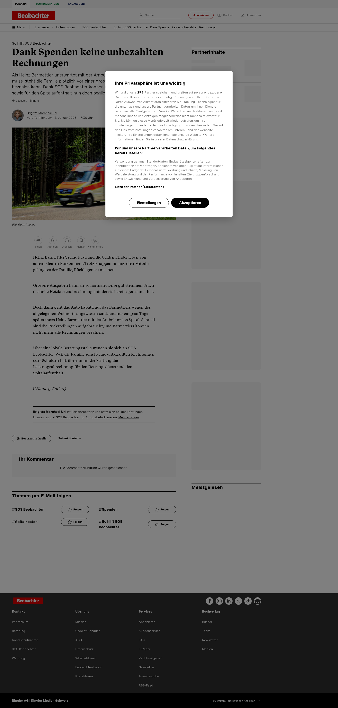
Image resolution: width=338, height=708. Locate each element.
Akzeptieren (190, 203)
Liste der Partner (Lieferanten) (139, 187)
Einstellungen (149, 203)
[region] (169, 144)
